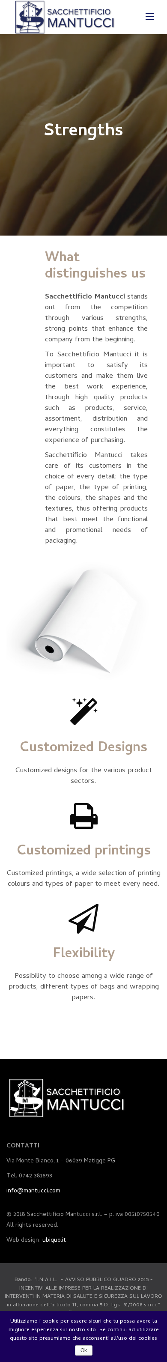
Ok (84, 1350)
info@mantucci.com (33, 1191)
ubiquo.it (54, 1241)
